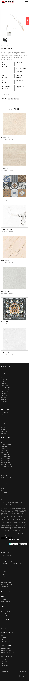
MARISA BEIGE (5, 168)
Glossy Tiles (4, 450)
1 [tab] (13, 28)
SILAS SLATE (4, 322)
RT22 (13, 6)
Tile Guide (3, 637)
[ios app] (23, 544)
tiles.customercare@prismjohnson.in (11, 561)
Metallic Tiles (4, 385)
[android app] (13, 544)
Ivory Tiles (3, 383)
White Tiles (4, 403)
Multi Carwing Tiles (6, 464)
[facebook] (2, 538)
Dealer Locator (6, 592)
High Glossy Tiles (5, 456)
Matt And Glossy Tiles (6, 458)
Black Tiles (3, 372)
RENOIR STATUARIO (6, 230)
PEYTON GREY (5, 353)
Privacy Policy (23, 676)
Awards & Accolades (6, 625)
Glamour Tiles (4, 448)
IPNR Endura (4, 663)
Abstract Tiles (4, 412)
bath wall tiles (4, 527)
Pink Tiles (3, 393)
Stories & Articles (5, 629)
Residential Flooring (6, 582)
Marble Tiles (4, 422)
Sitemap (9, 676)
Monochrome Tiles (6, 426)
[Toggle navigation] (26, 1)
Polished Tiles (4, 468)
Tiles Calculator (5, 639)
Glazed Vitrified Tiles (6, 612)
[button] (23, 2)
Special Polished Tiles (6, 485)
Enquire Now (27, 21)
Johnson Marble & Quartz (8, 652)
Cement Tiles (4, 416)
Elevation (3, 580)
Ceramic (18, 77)
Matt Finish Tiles (5, 460)
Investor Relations (5, 627)
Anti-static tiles (14, 530)
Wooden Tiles (4, 433)
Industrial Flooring (5, 586)
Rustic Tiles (4, 479)
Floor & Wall (5, 88)
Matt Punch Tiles (5, 462)
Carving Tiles (4, 441)
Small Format (4, 603)
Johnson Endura (5, 648)
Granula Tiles (4, 452)
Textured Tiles (4, 492)
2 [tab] (15, 28)
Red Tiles (3, 397)
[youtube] (11, 538)
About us (3, 623)
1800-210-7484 (5, 552)
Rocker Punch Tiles (6, 477)
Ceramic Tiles (4, 610)
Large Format (4, 599)
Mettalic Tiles (4, 424)
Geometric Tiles (5, 420)
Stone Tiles (4, 431)
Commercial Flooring (6, 584)
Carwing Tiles (4, 443)
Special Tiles (4, 487)
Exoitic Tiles (4, 446)
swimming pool (5, 532)
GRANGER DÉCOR (6, 199)
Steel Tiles (3, 489)
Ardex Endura (4, 665)
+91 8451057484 (7, 555)
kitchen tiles (22, 525)
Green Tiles (4, 379)
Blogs (2, 635)
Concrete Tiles (5, 418)
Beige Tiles (4, 370)
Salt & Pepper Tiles (6, 429)
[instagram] (6, 538)
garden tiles (17, 532)
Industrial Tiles (4, 616)
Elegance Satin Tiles (6, 444)
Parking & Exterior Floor (7, 588)
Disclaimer (25, 677)
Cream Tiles (4, 378)
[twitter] (4, 538)
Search (8, 6)
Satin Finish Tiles (5, 481)
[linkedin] (9, 538)
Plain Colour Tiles (5, 428)
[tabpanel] (14, 19)
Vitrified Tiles (4, 614)
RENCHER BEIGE (5, 137)
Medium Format (5, 601)
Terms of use (15, 676)
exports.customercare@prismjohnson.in (11, 563)
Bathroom (4, 576)
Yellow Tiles (4, 405)
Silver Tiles (3, 399)
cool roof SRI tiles (5, 530)
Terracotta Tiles (5, 401)
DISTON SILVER (5, 291)
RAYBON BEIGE (5, 260)
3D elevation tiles (10, 524)
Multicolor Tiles (5, 389)
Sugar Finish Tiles (5, 491)
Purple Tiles (4, 395)
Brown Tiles (4, 376)
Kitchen (3, 574)
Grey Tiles (3, 381)
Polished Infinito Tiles (6, 466)
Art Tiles (3, 414)
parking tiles (22, 530)
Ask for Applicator (5, 641)
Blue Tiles (3, 374)
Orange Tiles (4, 391)
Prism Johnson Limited (7, 659)
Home (3, 6)
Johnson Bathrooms (6, 650)
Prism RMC (4, 661)
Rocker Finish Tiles (5, 475)
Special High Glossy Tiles (7, 483)
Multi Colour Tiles (5, 387)
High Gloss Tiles (5, 454)
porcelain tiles (12, 527)
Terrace (3, 578)
